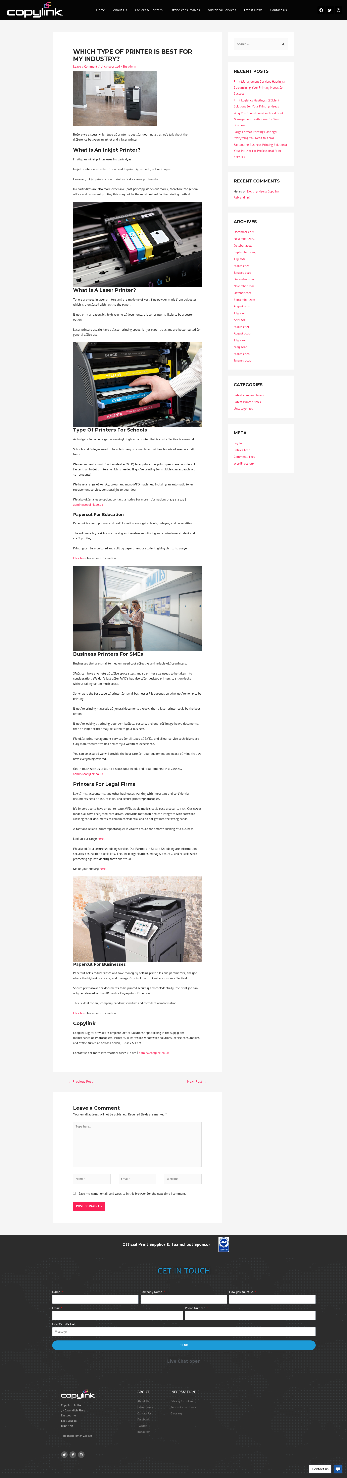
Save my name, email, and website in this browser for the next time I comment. (132, 1194)
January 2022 (242, 273)
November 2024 (244, 239)
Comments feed (244, 457)
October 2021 (242, 293)
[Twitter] (330, 10)
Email (56, 1308)
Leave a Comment (85, 67)
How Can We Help (64, 1324)
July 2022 (240, 259)
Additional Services (222, 10)
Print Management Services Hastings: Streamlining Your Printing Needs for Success (259, 88)
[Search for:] (261, 44)
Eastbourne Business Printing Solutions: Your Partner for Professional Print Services (260, 151)
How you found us (241, 1292)
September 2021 (244, 300)
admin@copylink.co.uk (88, 505)
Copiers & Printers (148, 10)
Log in (238, 443)
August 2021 (242, 306)
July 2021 (239, 313)
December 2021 (244, 279)
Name (56, 1292)
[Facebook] (321, 10)
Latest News (253, 10)
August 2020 (242, 333)
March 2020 (242, 354)
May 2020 (240, 347)
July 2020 (240, 340)
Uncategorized (110, 67)
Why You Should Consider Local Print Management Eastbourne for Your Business (258, 119)
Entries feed (242, 450)
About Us (120, 10)
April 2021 (240, 320)
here (101, 839)
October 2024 (243, 246)
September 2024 (245, 252)
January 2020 (242, 361)
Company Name (152, 1292)
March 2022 (241, 266)
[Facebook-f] (72, 1454)
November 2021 (244, 286)
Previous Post (80, 1081)
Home (100, 10)
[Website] (183, 1180)
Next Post (196, 1081)
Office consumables (185, 10)
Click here (79, 558)
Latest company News (249, 395)
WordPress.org (244, 464)
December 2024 (244, 232)
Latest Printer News (247, 402)
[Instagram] (338, 10)
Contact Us (278, 10)
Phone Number (195, 1308)
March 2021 (241, 327)
